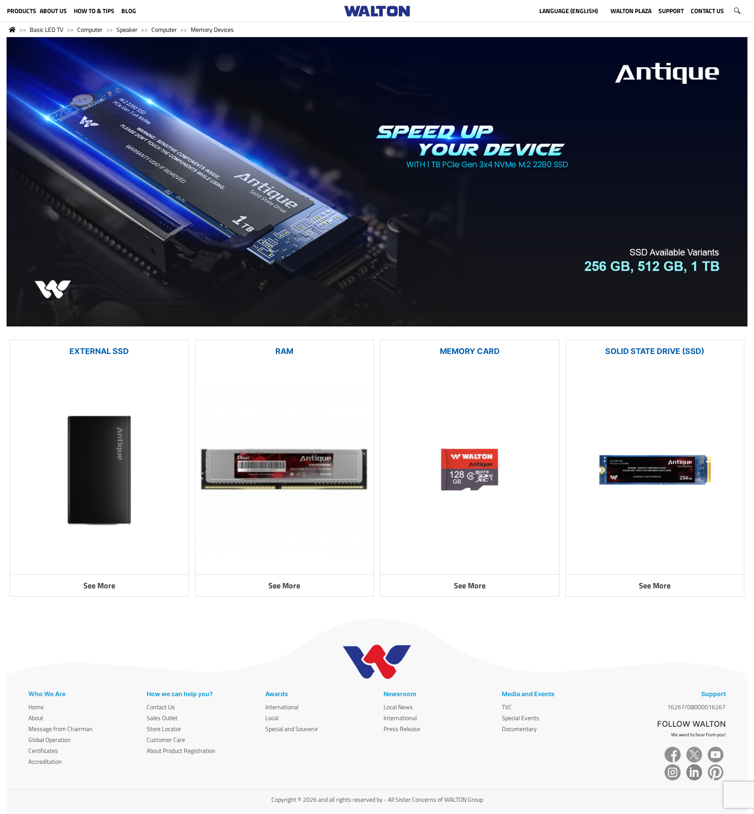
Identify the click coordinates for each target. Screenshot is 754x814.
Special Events (520, 717)
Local (271, 717)
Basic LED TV (46, 29)
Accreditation (45, 761)
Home (36, 706)
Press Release (402, 728)
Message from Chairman (60, 728)
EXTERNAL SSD (99, 351)
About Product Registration (181, 750)
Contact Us (161, 706)
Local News (398, 706)
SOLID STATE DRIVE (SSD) (654, 351)
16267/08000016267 (696, 706)
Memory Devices (212, 29)
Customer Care (166, 739)
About (35, 717)
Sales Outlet (162, 717)
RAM (284, 351)
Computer (90, 29)
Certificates (43, 750)
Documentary (519, 728)
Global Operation (49, 739)
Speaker (127, 29)
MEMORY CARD (470, 351)
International (281, 706)
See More (99, 585)
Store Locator (164, 728)
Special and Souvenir (291, 728)
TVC (507, 706)
